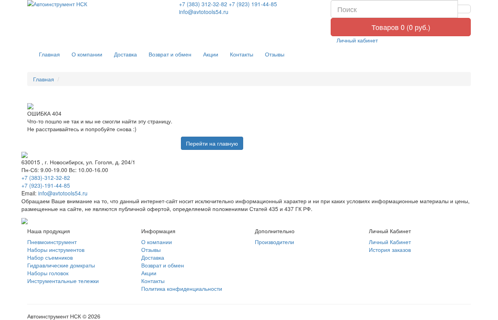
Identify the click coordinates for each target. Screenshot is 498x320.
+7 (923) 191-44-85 (253, 4)
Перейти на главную (212, 143)
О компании (87, 54)
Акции (210, 54)
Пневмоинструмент (52, 242)
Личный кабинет (356, 40)
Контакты (241, 54)
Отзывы (274, 54)
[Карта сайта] (24, 220)
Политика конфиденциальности (181, 288)
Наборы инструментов (55, 249)
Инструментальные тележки (63, 281)
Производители (274, 242)
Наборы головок (47, 273)
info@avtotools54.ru (203, 12)
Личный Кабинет (390, 242)
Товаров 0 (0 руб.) (401, 27)
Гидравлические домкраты (61, 265)
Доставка (125, 54)
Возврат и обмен (170, 54)
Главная (49, 54)
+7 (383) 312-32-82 (203, 4)
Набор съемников (50, 257)
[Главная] (97, 4)
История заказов (390, 249)
